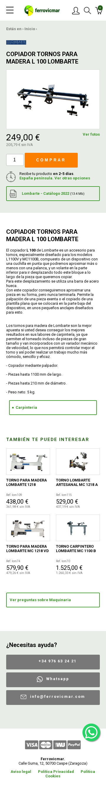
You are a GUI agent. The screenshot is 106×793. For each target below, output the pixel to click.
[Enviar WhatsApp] (91, 732)
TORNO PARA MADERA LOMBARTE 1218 (26, 482)
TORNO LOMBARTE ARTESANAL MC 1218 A (77, 482)
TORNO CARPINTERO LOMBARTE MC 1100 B (76, 548)
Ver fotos (91, 134)
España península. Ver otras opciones (54, 178)
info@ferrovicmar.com (57, 696)
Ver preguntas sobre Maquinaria (40, 600)
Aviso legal (21, 771)
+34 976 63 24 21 (58, 661)
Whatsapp (57, 679)
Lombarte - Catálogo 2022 (53, 193)
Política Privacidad (56, 771)
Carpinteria (26, 407)
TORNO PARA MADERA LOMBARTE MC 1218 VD (27, 548)
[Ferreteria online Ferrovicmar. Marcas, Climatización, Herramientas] (42, 10)
